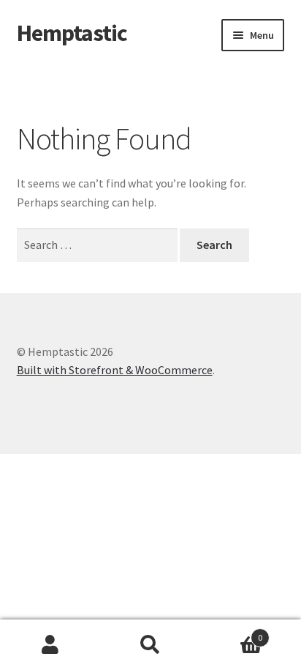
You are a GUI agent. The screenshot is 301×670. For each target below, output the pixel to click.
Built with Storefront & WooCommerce (115, 369)
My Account (50, 645)
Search (150, 645)
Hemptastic (72, 33)
